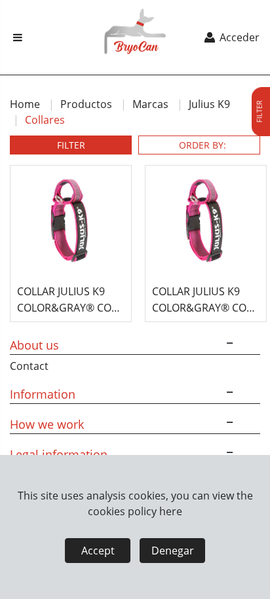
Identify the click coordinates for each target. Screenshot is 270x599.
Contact (29, 366)
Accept (98, 550)
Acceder (238, 37)
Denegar (172, 550)
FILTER (71, 145)
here (170, 511)
